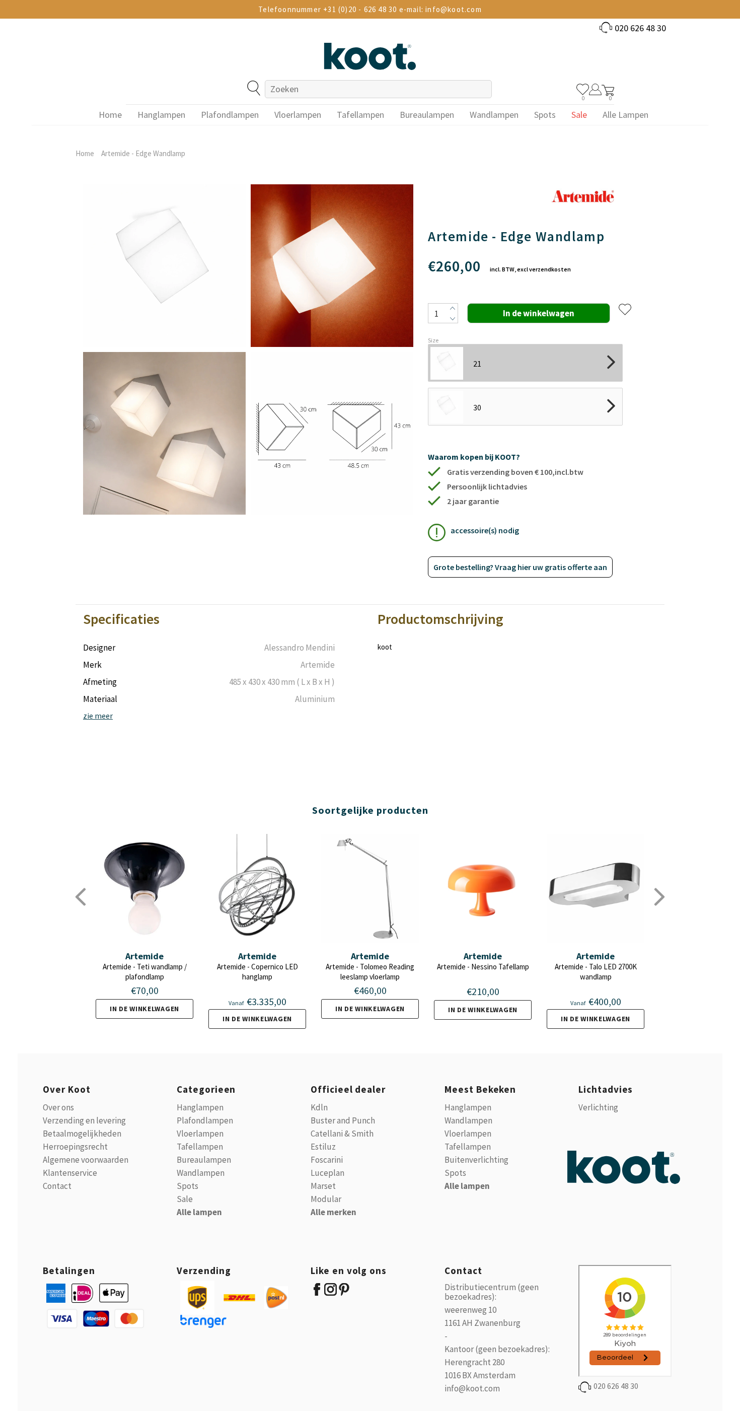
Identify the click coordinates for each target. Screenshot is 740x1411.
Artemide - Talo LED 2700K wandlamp (596, 971)
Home (85, 153)
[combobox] (378, 89)
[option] (164, 349)
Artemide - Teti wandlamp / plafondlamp (145, 971)
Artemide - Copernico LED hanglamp (257, 971)
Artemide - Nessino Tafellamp (483, 966)
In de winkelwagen (144, 1008)
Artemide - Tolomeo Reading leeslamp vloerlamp (370, 971)
